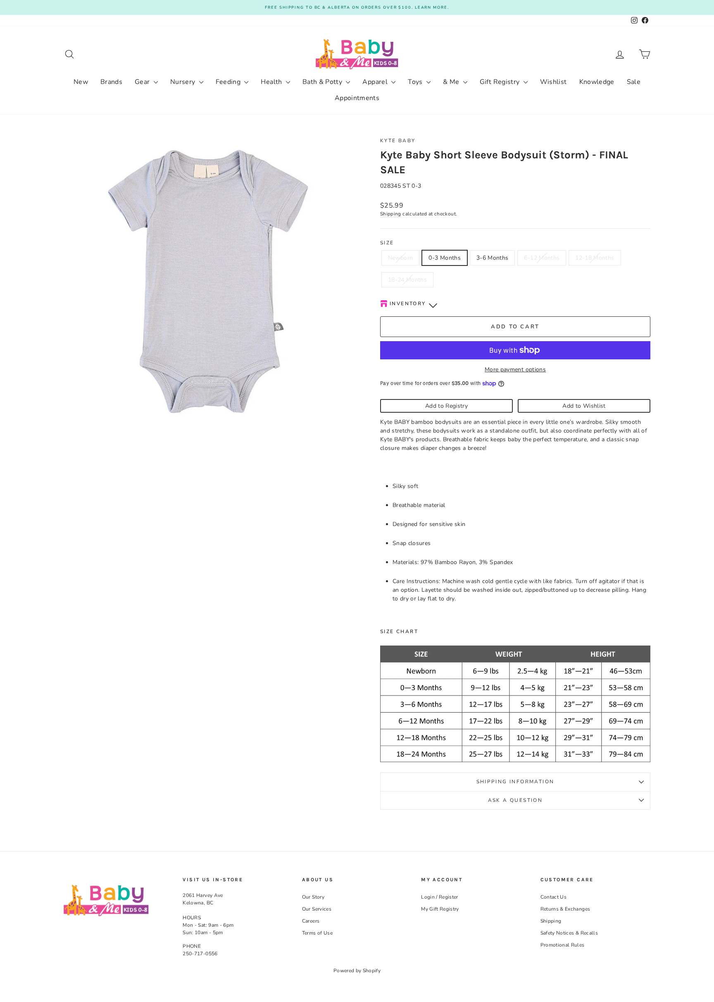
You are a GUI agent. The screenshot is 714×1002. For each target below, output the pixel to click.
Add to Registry (446, 406)
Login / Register (439, 897)
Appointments (357, 98)
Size (387, 242)
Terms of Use (317, 933)
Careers (310, 921)
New (81, 81)
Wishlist (553, 81)
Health (272, 81)
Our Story (313, 897)
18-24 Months (407, 280)
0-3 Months (444, 258)
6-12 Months (541, 258)
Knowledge (596, 81)
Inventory (408, 303)
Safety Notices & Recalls (569, 933)
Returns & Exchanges (565, 909)
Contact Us (553, 897)
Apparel (375, 81)
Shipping (390, 213)
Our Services (316, 909)
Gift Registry (500, 81)
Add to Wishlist (583, 406)
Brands (111, 81)
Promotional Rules (562, 945)
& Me (452, 81)
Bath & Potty (323, 81)
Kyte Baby (398, 140)
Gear (143, 81)
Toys (416, 81)
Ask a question (515, 800)
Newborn (400, 258)
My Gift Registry (440, 909)
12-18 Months (594, 258)
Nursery (183, 81)
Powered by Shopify (357, 970)
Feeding (229, 81)
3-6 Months (492, 258)
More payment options (515, 369)
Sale (633, 81)
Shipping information (515, 781)
